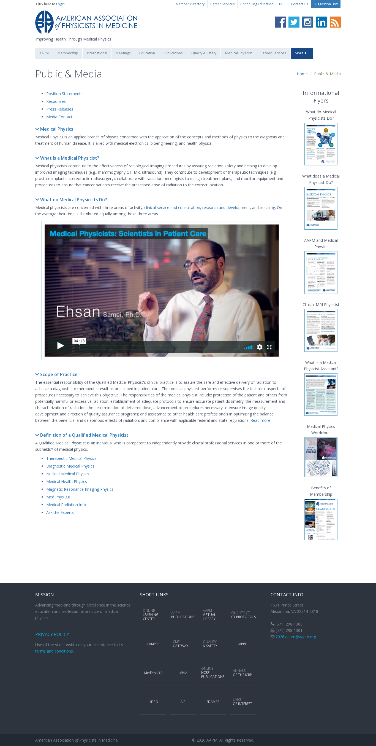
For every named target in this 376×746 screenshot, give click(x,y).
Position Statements (64, 93)
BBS (282, 4)
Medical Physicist (238, 53)
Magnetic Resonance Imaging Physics (79, 489)
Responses (56, 101)
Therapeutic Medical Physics (71, 458)
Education (147, 53)
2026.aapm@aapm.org (296, 636)
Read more (260, 420)
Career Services (222, 4)
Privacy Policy (52, 634)
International (97, 53)
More (299, 53)
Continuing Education (256, 4)
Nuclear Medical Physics (67, 473)
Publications (173, 53)
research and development (226, 207)
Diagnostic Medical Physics (70, 466)
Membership (68, 53)
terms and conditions (54, 651)
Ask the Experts (60, 512)
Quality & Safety (203, 53)
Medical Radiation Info (66, 504)
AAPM (44, 53)
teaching (267, 207)
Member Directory (190, 4)
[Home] (86, 22)
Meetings (123, 53)
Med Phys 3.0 (58, 497)
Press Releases (59, 109)
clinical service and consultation (172, 207)
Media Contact (59, 116)
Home (302, 73)
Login (60, 4)
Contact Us (299, 4)
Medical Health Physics (66, 481)
